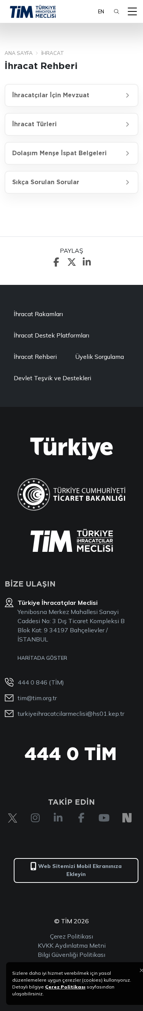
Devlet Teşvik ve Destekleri (52, 378)
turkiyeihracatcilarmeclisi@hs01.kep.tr (71, 713)
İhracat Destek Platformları (51, 335)
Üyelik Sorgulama (99, 356)
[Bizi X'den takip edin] (12, 818)
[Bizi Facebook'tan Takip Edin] (81, 818)
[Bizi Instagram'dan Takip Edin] (35, 818)
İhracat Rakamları (38, 314)
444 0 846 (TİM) (41, 682)
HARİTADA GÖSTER (42, 658)
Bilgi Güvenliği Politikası (71, 954)
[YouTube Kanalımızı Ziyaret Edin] (104, 818)
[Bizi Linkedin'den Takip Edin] (58, 818)
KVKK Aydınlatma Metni (72, 945)
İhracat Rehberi (35, 356)
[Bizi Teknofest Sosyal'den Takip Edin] (127, 818)
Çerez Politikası (71, 936)
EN (101, 11)
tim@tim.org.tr (37, 698)
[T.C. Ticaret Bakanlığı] (71, 494)
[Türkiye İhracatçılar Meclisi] (72, 540)
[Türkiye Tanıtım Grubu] (71, 448)
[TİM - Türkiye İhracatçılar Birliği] (33, 11)
